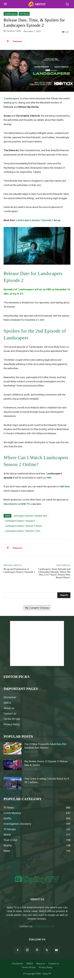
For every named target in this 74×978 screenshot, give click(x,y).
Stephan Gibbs (14, 31)
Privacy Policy (12, 724)
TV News (24, 13)
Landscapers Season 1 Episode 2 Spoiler (23, 525)
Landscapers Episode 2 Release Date (30, 515)
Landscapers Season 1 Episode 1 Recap (38, 220)
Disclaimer (10, 697)
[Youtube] (56, 950)
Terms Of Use (12, 719)
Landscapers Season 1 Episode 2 (20, 520)
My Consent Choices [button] (37, 607)
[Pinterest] (37, 950)
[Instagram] (27, 950)
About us (9, 708)
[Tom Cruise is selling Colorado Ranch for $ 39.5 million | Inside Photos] (13, 783)
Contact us (10, 713)
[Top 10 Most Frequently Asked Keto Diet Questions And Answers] (13, 748)
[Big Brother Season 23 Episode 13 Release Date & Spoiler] (13, 765)
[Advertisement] (37, 643)
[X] (46, 950)
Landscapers (11, 13)
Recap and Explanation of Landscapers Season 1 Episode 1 (19, 570)
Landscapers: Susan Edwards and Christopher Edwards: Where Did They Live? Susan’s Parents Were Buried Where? (54, 573)
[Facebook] (17, 950)
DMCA (7, 702)
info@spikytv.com (44, 926)
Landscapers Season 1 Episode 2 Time (22, 530)
